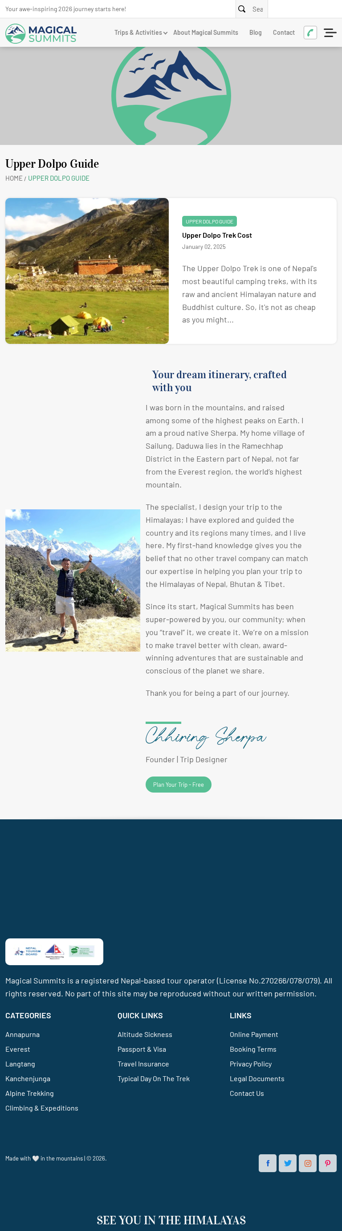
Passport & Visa (142, 1049)
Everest (17, 1049)
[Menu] (331, 32)
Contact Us (247, 1093)
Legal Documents (257, 1078)
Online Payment (254, 1034)
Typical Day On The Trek (154, 1078)
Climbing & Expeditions (41, 1107)
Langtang (20, 1063)
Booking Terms (253, 1049)
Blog (255, 32)
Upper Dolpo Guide (209, 221)
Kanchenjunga (27, 1078)
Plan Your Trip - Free (178, 784)
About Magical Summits (205, 32)
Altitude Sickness (145, 1034)
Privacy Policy (251, 1063)
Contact (284, 32)
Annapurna (22, 1034)
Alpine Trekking (29, 1093)
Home (14, 178)
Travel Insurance (143, 1063)
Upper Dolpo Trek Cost (217, 235)
